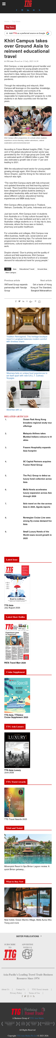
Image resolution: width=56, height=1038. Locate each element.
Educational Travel (27, 269)
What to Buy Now (15, 881)
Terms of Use (34, 993)
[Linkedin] (28, 10)
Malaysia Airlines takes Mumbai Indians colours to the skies (38, 436)
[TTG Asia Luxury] (17, 750)
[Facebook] (16, 10)
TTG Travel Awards (40, 989)
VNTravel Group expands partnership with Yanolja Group (16, 287)
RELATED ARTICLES (16, 416)
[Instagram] (22, 10)
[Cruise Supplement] (17, 695)
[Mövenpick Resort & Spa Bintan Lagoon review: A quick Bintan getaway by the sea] (28, 849)
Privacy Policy (16, 993)
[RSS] (39, 10)
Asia (14, 269)
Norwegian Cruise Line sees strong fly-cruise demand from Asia (38, 521)
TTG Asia (9, 61)
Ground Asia (42, 269)
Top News (10, 27)
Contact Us (20, 989)
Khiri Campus (11, 272)
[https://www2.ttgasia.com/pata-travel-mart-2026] (17, 641)
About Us (5, 989)
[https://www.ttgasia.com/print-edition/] (17, 584)
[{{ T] (28, 33)
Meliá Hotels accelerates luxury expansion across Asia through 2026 (37, 493)
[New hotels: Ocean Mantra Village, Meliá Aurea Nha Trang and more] (28, 902)
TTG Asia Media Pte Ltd (27, 1035)
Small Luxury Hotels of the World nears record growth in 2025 (37, 535)
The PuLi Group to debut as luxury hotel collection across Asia (37, 479)
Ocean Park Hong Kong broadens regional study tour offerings (37, 422)
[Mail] (34, 10)
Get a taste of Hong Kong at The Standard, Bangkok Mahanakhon (41, 287)
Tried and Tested (14, 828)
